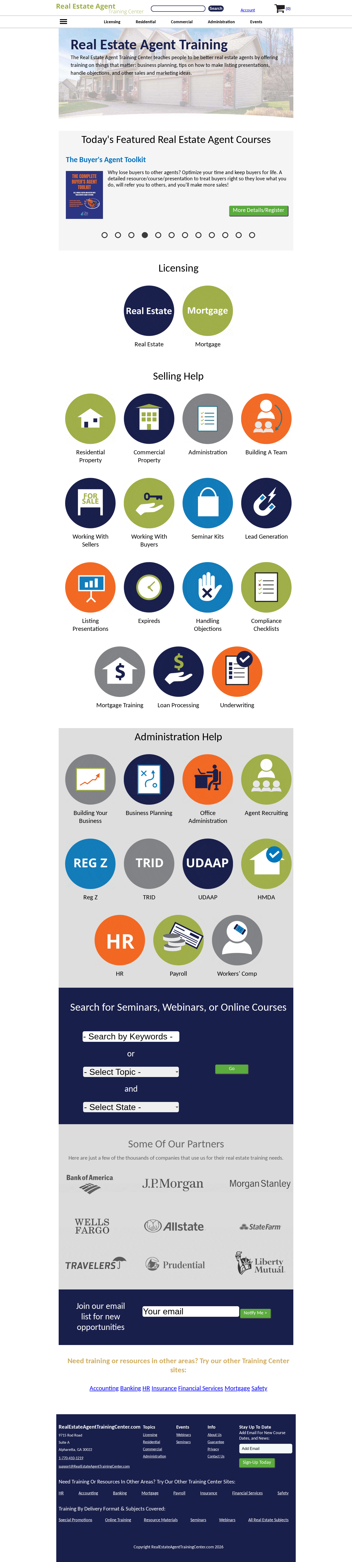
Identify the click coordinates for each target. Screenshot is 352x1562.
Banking (130, 1388)
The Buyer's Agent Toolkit (106, 160)
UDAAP (207, 898)
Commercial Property (149, 457)
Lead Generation (266, 537)
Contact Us (216, 1457)
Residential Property (90, 457)
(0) (288, 9)
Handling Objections (208, 625)
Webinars (183, 1435)
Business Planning (149, 813)
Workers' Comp (237, 974)
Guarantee (216, 1442)
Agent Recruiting (266, 813)
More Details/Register (258, 210)
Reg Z (90, 898)
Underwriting (237, 705)
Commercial (182, 22)
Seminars (183, 1442)
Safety (259, 1388)
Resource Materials (161, 1520)
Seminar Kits (208, 537)
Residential (146, 22)
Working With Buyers (149, 541)
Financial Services (200, 1388)
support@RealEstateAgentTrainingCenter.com (94, 1467)
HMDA (266, 898)
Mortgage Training (119, 705)
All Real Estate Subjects (268, 1520)
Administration (221, 22)
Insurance (164, 1388)
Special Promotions (75, 1520)
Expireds (149, 621)
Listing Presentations (90, 625)
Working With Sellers (90, 541)
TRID (149, 898)
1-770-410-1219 (71, 1458)
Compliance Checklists (266, 625)
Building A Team (266, 453)
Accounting (104, 1388)
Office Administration (207, 817)
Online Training (118, 1520)
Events (256, 22)
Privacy (213, 1449)
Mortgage (208, 345)
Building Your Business (91, 817)
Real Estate (149, 345)
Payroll (178, 974)
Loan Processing (178, 705)
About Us (214, 1435)
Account (248, 10)
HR (120, 974)
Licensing (112, 22)
